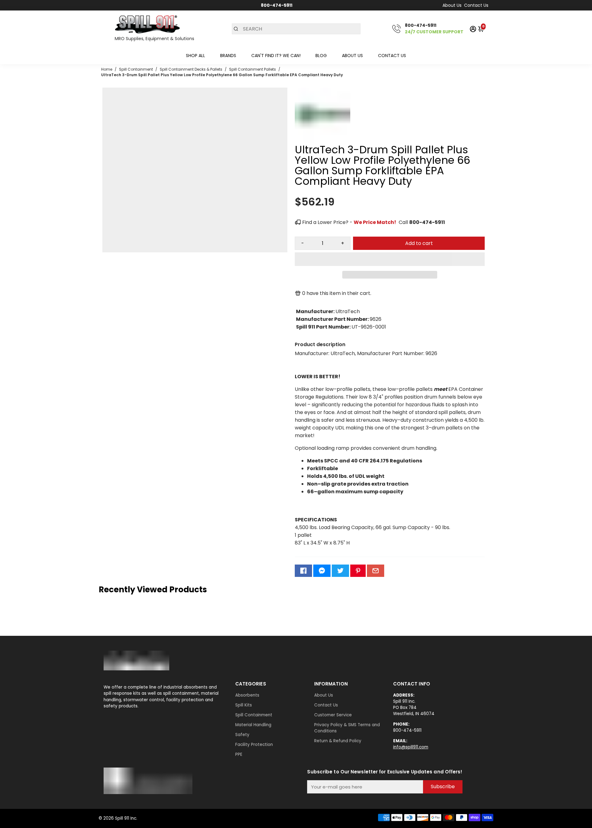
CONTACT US (392, 55)
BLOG (321, 55)
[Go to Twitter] (340, 571)
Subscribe (443, 786)
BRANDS (228, 55)
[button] (390, 259)
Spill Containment (253, 715)
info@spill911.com (410, 747)
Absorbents (247, 695)
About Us (452, 5)
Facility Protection (254, 744)
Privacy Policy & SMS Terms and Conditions (347, 728)
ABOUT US (352, 55)
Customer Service (333, 715)
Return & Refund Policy (337, 741)
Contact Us (476, 5)
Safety (242, 735)
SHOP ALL (195, 55)
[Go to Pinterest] (358, 571)
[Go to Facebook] (303, 571)
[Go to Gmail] (375, 571)
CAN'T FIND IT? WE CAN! (276, 55)
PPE (238, 754)
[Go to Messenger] (322, 571)
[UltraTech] (322, 141)
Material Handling (253, 725)
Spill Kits (243, 705)
